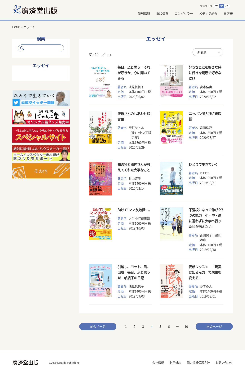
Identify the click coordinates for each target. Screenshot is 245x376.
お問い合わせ (224, 363)
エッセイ (41, 65)
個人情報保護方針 (198, 363)
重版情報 (162, 14)
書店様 (228, 14)
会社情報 (158, 363)
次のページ (214, 326)
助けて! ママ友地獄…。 (135, 210)
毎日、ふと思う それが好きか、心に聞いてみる (134, 73)
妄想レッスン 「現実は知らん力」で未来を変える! (205, 272)
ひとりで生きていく (203, 164)
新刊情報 (144, 14)
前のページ (97, 326)
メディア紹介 (208, 14)
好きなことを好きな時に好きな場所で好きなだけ (205, 73)
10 (186, 326)
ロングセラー (184, 14)
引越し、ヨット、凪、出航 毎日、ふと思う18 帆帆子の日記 (134, 272)
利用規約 (175, 363)
